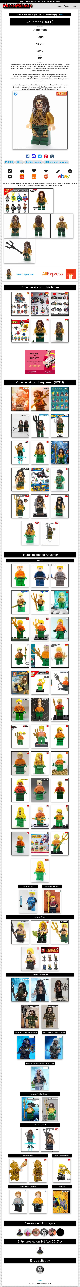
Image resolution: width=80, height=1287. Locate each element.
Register (67, 6)
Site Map (40, 1280)
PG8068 (9, 162)
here (61, 15)
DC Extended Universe (56, 162)
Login (59, 6)
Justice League (33, 162)
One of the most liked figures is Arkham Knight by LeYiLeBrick (40, 1)
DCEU (19, 162)
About (74, 6)
